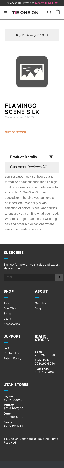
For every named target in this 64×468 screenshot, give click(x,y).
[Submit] (59, 277)
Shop (9, 291)
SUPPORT (12, 336)
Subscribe (14, 252)
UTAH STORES (16, 384)
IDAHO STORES (42, 338)
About (41, 291)
